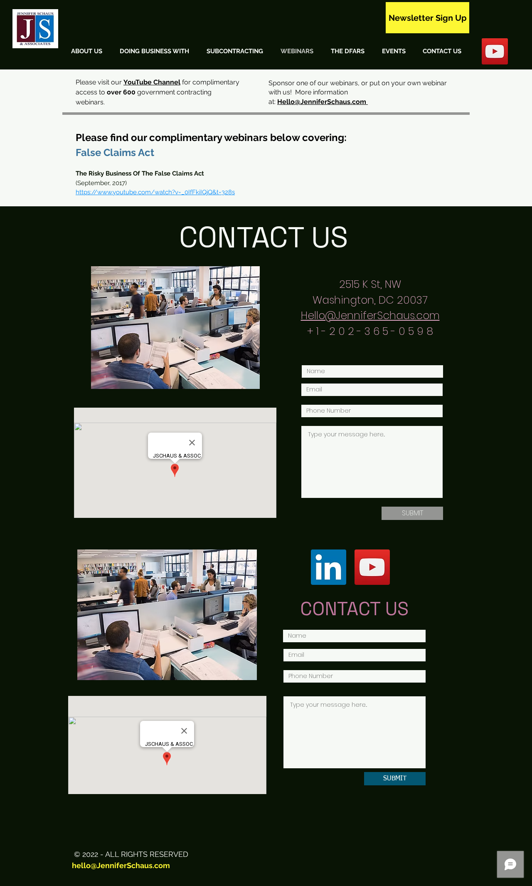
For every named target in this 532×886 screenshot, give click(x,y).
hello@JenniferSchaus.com (121, 865)
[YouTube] (372, 567)
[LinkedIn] (328, 567)
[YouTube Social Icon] (495, 51)
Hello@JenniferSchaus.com (322, 102)
